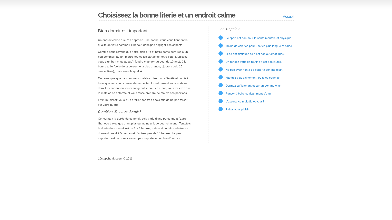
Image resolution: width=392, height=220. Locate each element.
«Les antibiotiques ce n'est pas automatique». (255, 53)
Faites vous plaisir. (237, 109)
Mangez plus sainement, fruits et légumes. (253, 77)
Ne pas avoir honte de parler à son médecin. (254, 69)
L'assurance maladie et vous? (245, 101)
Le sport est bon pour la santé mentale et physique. (259, 38)
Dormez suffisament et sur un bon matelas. (253, 85)
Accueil (288, 17)
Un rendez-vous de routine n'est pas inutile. (254, 61)
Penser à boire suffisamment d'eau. (249, 93)
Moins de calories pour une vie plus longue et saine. (259, 45)
